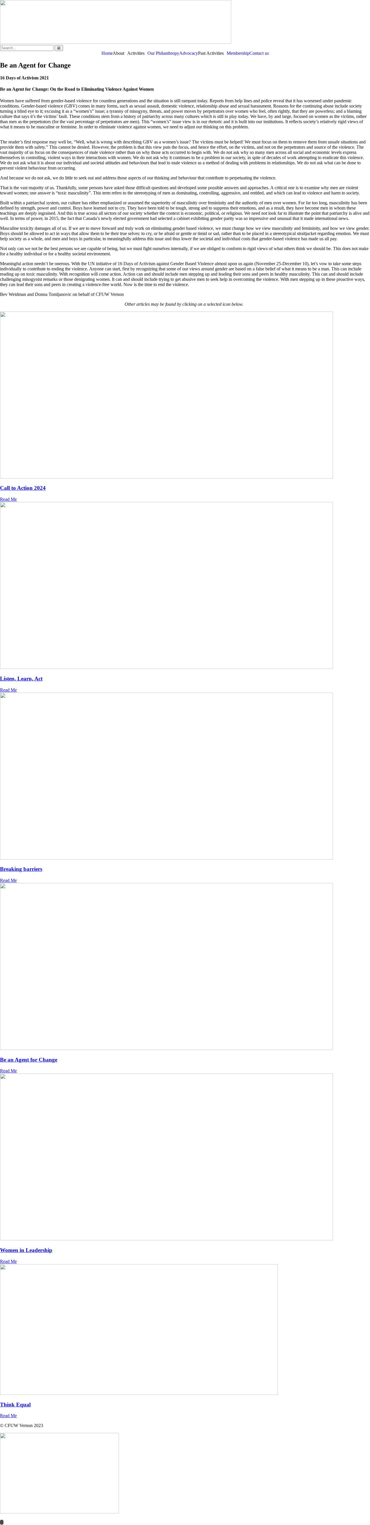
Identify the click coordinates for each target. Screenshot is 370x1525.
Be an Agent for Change (28, 1060)
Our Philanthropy (163, 53)
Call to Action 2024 (23, 488)
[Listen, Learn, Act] (185, 586)
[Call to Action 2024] (185, 396)
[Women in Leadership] (185, 1157)
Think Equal (15, 1405)
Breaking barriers (21, 869)
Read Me (8, 499)
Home (107, 53)
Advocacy (188, 53)
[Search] (59, 48)
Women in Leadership (26, 1250)
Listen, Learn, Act (21, 679)
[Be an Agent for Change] (185, 967)
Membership (238, 53)
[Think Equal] (185, 1330)
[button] (120, 53)
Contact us (259, 53)
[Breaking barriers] (185, 777)
